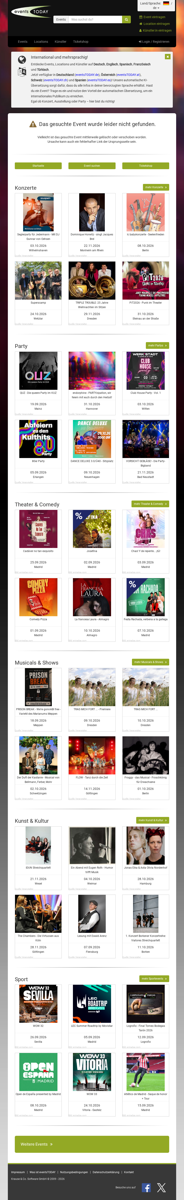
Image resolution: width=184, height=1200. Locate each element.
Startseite (38, 165)
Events (22, 41)
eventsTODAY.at (128, 75)
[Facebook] (146, 1187)
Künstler (60, 41)
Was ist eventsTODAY (42, 1172)
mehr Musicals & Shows (149, 662)
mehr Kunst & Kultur (152, 820)
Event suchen (92, 165)
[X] (161, 1187)
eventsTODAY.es (99, 80)
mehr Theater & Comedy (149, 503)
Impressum (18, 1172)
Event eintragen (153, 17)
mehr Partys (156, 345)
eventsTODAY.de (87, 75)
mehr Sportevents (153, 978)
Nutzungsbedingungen (74, 1172)
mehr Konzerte (155, 187)
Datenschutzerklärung (106, 1172)
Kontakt (129, 1172)
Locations (41, 41)
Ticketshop (80, 41)
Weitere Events (35, 1144)
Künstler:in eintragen (157, 30)
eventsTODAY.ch (55, 80)
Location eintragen (156, 24)
